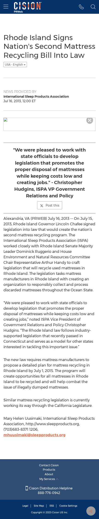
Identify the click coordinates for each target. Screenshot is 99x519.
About (49, 474)
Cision (55, 512)
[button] (81, 7)
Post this (52, 205)
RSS (52, 505)
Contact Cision (49, 465)
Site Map (39, 505)
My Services (47, 479)
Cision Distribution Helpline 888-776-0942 (50, 490)
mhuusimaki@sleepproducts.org (34, 435)
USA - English (14, 64)
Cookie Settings (68, 505)
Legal (25, 505)
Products (49, 469)
